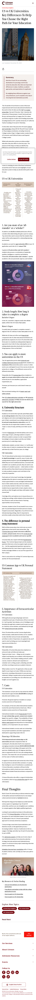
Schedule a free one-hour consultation (12, 849)
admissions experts (10, 837)
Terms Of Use (5, 989)
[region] (18, 156)
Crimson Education (14, 814)
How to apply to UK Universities (14, 897)
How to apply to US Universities (14, 894)
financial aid (25, 335)
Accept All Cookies (23, 159)
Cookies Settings (11, 159)
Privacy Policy (23, 989)
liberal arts (11, 432)
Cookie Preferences (14, 989)
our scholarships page (21, 779)
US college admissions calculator (14, 397)
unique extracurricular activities (14, 628)
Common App (17, 375)
